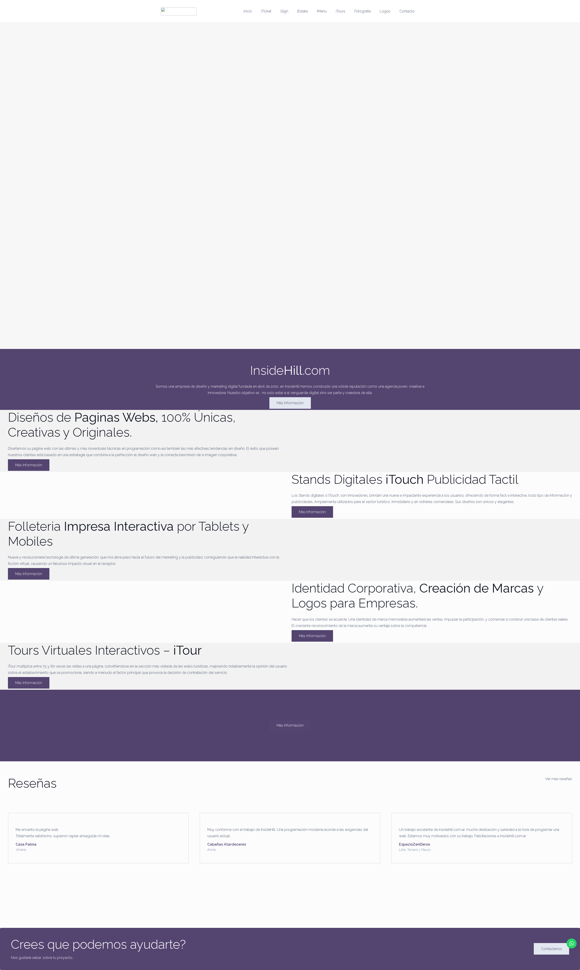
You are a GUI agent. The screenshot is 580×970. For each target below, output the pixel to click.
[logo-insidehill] (178, 11)
